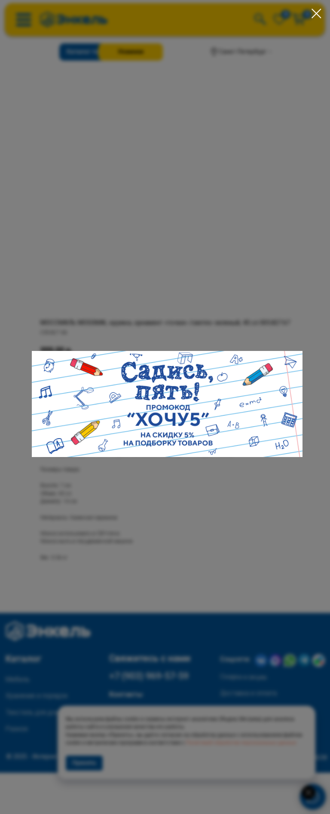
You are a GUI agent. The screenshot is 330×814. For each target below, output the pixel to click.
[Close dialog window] (316, 13)
